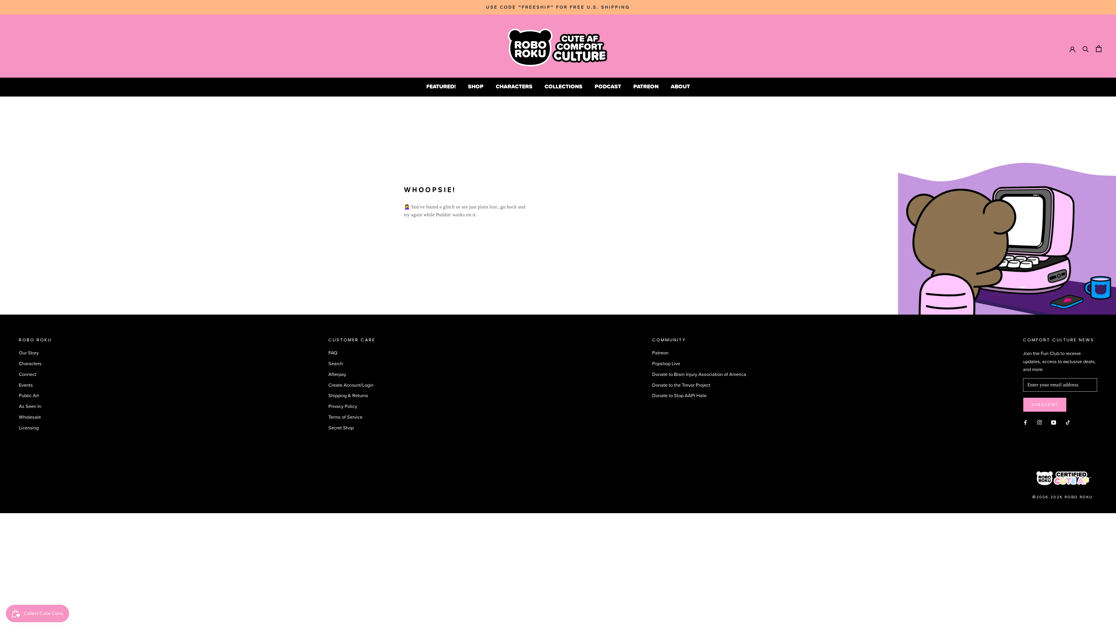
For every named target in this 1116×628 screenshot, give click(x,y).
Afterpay (337, 374)
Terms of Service (345, 416)
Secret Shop (341, 427)
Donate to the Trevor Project (681, 384)
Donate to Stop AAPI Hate (679, 395)
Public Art (29, 395)
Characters (514, 86)
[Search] (1086, 49)
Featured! (441, 86)
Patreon (646, 86)
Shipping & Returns (348, 395)
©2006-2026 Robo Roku (1062, 497)
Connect (27, 374)
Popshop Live (666, 363)
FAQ (332, 352)
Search (335, 363)
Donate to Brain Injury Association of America (699, 374)
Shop (476, 86)
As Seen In (30, 406)
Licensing (29, 427)
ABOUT (680, 86)
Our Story (29, 352)
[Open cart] (1098, 48)
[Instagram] (1039, 422)
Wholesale (30, 416)
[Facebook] (1025, 422)
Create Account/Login (350, 384)
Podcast (608, 86)
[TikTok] (1067, 422)
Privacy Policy (342, 406)
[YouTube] (1053, 422)
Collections (563, 86)
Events (26, 384)
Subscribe (1044, 404)
